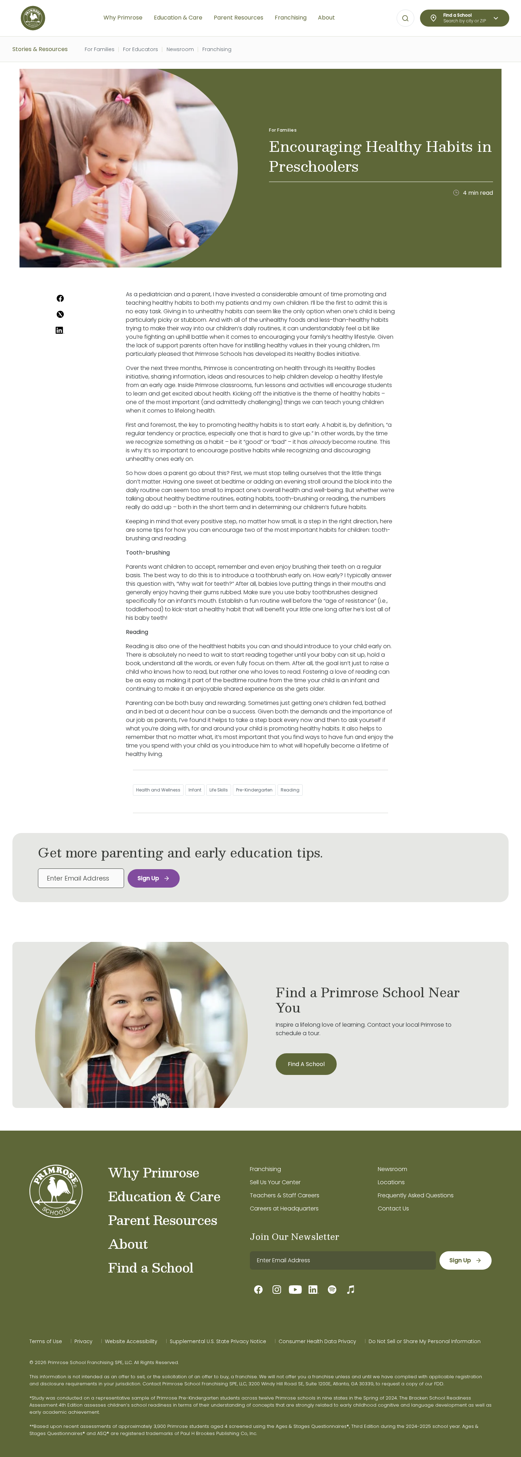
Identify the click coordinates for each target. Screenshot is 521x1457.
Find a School (150, 1267)
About (127, 1243)
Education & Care (164, 1196)
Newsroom (180, 49)
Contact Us (393, 1208)
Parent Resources (162, 1219)
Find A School (306, 1064)
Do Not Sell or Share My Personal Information (425, 1341)
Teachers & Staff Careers (284, 1195)
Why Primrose (153, 1172)
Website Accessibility (131, 1341)
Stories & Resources (40, 49)
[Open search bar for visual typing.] (405, 18)
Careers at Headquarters (284, 1208)
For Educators (140, 49)
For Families (99, 49)
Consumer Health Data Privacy (317, 1341)
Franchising (216, 49)
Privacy (83, 1341)
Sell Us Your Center (275, 1182)
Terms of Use (45, 1341)
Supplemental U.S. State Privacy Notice (218, 1341)
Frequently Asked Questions (416, 1195)
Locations (391, 1182)
